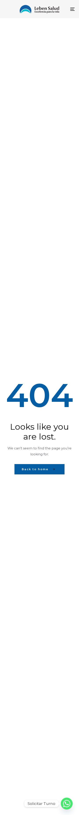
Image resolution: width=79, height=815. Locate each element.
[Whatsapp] (67, 804)
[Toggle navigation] (63, 9)
